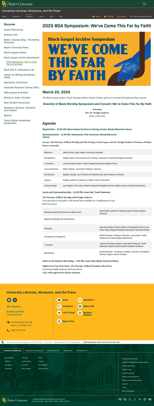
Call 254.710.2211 (14, 314)
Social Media (42, 365)
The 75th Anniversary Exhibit (141, 16)
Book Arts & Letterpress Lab (19, 69)
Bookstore (8, 368)
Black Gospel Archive (15, 52)
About (4, 16)
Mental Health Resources (130, 376)
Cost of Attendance (128, 366)
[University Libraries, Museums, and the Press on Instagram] (15, 300)
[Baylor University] (17, 4)
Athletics (8, 361)
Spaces (123, 16)
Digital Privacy (127, 369)
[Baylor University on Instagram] (129, 400)
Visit (51, 16)
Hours (98, 16)
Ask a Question (14, 306)
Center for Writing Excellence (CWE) (19, 76)
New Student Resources (17, 102)
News (40, 357)
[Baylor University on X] (134, 400)
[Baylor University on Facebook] (124, 400)
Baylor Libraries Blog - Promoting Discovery (21, 41)
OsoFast (110, 16)
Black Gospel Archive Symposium (21, 57)
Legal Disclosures (128, 373)
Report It (125, 384)
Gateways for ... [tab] (82, 350)
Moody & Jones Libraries (17, 97)
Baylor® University (46, 399)
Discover (29, 16)
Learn (41, 16)
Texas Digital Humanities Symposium (17, 122)
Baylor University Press (16, 47)
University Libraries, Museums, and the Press (31, 10)
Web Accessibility (128, 391)
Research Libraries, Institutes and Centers (19, 109)
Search (40, 361)
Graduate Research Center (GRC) (21, 87)
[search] (145, 4)
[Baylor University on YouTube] (149, 400)
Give (61, 16)
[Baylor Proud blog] (119, 400)
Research (16, 16)
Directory (25, 365)
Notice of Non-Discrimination (132, 380)
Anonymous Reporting (129, 358)
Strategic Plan (43, 368)
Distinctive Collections (16, 82)
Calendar (25, 357)
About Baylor (9, 357)
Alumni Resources (13, 29)
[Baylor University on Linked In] (139, 400)
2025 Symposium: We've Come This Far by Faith (21, 63)
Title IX (124, 387)
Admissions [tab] (68, 350)
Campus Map (26, 361)
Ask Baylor (8, 365)
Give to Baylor (26, 368)
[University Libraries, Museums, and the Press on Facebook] (9, 300)
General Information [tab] (12, 350)
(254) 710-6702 (18, 330)
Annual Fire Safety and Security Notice (135, 362)
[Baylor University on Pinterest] (144, 400)
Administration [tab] (53, 350)
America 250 (11, 34)
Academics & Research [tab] (34, 350)
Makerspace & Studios (16, 92)
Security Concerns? (15, 311)
